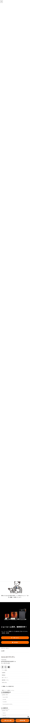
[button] (15, 637)
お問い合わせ (4, 682)
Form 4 (4, 713)
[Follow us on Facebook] (2, 667)
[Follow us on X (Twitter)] (5, 667)
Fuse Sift (4, 699)
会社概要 (2, 650)
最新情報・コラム (5, 680)
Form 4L (4, 715)
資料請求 (22, 720)
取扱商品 (3, 675)
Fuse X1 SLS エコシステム (7, 704)
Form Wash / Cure (6, 717)
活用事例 (3, 672)
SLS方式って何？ (5, 694)
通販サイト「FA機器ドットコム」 (8, 690)
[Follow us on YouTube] (8, 667)
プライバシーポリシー (5, 648)
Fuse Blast (5, 701)
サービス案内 (4, 670)
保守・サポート (5, 677)
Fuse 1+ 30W (5, 697)
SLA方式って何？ (5, 710)
